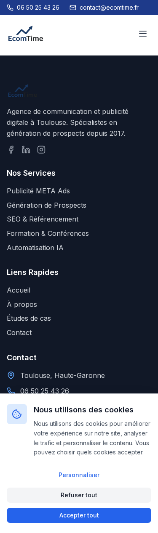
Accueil (18, 290)
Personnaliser (79, 474)
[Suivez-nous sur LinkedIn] (26, 149)
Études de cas (29, 318)
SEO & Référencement (42, 219)
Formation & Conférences (48, 233)
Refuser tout (79, 495)
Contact (19, 332)
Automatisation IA (35, 247)
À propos (22, 304)
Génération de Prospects (46, 205)
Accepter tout (79, 515)
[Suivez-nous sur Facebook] (11, 149)
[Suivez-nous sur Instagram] (41, 149)
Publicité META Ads (38, 191)
